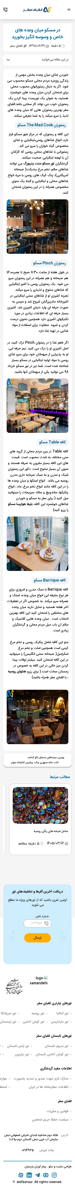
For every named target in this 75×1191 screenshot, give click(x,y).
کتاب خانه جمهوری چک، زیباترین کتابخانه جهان (35, 762)
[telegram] (37, 1175)
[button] (37, 937)
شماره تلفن (42, 916)
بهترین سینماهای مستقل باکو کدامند (46, 757)
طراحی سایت (63, 1166)
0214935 (28, 1150)
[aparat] (20, 1175)
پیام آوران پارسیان (35, 1166)
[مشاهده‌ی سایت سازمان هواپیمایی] (14, 986)
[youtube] (45, 1175)
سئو (50, 1166)
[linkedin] (29, 1175)
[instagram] (54, 1175)
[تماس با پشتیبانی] (5, 10)
